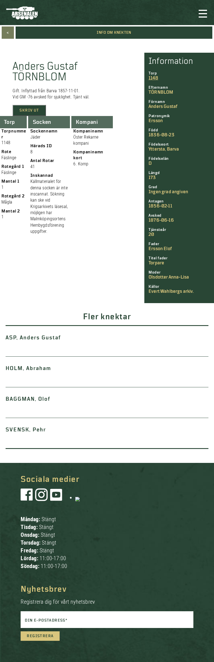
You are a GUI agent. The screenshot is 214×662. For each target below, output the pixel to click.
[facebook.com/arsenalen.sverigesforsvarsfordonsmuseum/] (28, 497)
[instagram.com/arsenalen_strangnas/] (41, 497)
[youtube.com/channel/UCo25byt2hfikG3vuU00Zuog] (56, 497)
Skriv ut (29, 110)
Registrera (40, 636)
